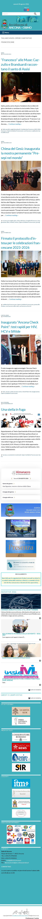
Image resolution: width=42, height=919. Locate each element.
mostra (16, 222)
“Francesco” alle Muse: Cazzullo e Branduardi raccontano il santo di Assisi (20, 64)
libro (8, 222)
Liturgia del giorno (21, 492)
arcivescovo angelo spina (9, 220)
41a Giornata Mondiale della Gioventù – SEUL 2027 (21, 634)
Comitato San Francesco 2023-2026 (30, 129)
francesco (4, 131)
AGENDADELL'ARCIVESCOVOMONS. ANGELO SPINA (32, 510)
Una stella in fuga (13, 409)
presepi (38, 222)
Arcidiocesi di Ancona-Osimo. (20, 915)
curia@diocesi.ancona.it (13, 860)
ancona (8, 391)
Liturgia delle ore (21, 497)
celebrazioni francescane (10, 304)
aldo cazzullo (6, 129)
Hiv (30, 391)
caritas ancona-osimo (16, 391)
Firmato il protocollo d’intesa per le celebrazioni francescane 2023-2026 (21, 242)
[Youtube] (28, 10)
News (2, 52)
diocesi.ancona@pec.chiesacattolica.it (17, 862)
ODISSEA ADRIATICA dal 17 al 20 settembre (19, 610)
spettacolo (35, 131)
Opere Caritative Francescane (15, 131)
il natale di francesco (31, 220)
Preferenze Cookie (32, 918)
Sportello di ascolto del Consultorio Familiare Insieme (21, 679)
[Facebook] (25, 10)
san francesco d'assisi (25, 306)
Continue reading (15, 124)
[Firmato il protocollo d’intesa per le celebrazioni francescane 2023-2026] (21, 264)
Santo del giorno (21, 485)
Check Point (25, 391)
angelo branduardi (15, 129)
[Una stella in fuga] (21, 420)
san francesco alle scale (12, 306)
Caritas (3, 315)
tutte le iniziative (35, 690)
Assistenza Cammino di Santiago (16, 658)
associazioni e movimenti (14, 455)
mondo (12, 222)
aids (4, 391)
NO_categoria (5, 402)
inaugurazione (35, 391)
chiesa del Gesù (21, 220)
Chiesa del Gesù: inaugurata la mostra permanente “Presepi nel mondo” (20, 153)
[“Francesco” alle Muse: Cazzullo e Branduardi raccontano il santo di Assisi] (21, 87)
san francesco (28, 131)
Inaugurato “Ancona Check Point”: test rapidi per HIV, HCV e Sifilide (19, 326)
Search (35, 14)
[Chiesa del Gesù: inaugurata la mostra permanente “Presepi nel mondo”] (21, 176)
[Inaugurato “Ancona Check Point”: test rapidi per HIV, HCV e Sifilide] (21, 349)
